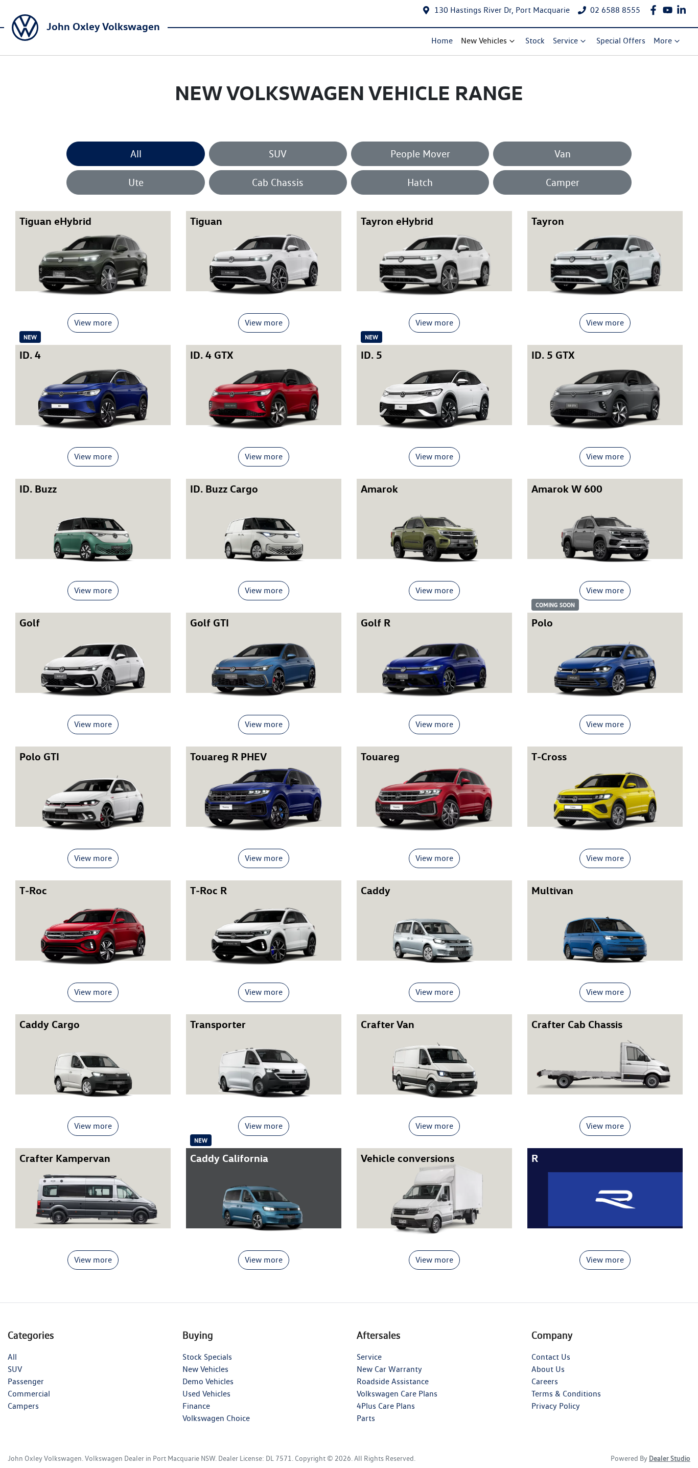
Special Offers (620, 40)
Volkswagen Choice (216, 1418)
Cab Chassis (278, 182)
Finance (196, 1406)
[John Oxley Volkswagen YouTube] (670, 10)
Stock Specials (207, 1357)
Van (562, 154)
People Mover (420, 154)
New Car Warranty (389, 1369)
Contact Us (550, 1357)
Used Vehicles (206, 1394)
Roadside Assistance (393, 1381)
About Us (548, 1369)
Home (442, 40)
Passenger (26, 1381)
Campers (23, 1406)
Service (565, 40)
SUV (278, 154)
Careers (544, 1381)
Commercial (29, 1394)
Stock (535, 40)
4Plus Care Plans (386, 1406)
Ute (136, 182)
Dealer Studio (669, 1458)
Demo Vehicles (208, 1381)
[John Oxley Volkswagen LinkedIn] (683, 10)
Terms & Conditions (566, 1394)
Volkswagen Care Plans (397, 1394)
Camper (562, 182)
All (136, 154)
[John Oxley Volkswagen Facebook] (655, 10)
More (663, 40)
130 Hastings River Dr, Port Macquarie (502, 10)
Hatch (420, 182)
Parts (366, 1418)
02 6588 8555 (615, 10)
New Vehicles (484, 40)
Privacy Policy (555, 1406)
